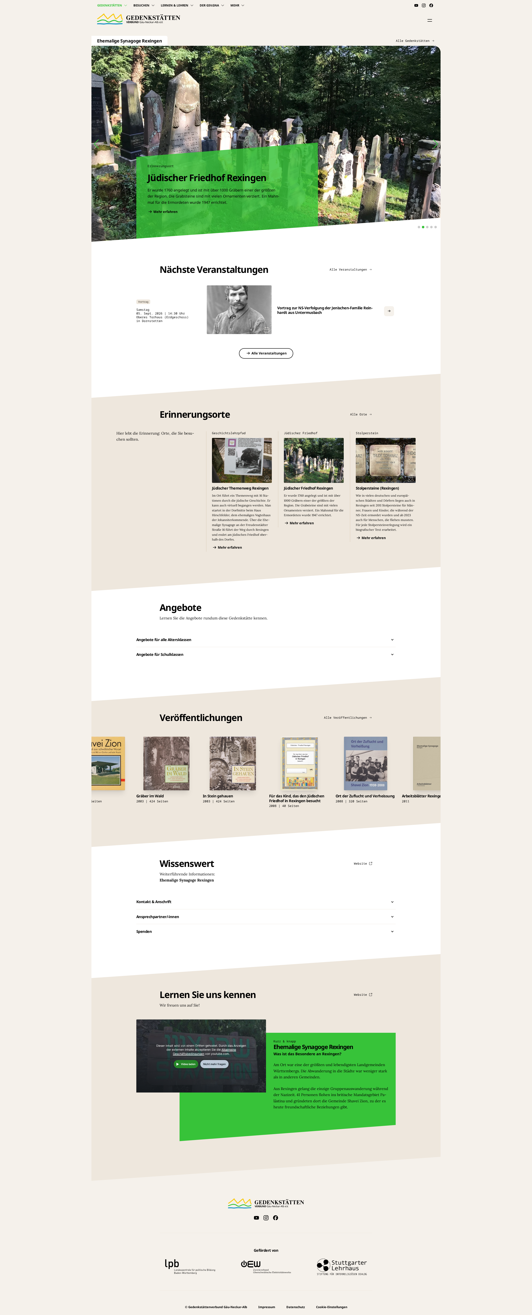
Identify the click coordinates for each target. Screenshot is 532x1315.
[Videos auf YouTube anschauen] (416, 5)
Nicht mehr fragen (214, 1064)
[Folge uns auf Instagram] (423, 5)
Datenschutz (295, 1307)
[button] (430, 20)
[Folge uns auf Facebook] (431, 5)
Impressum (266, 1307)
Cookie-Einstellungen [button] (331, 1307)
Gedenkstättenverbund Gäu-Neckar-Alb (216, 1307)
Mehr (234, 5)
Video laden (188, 1064)
